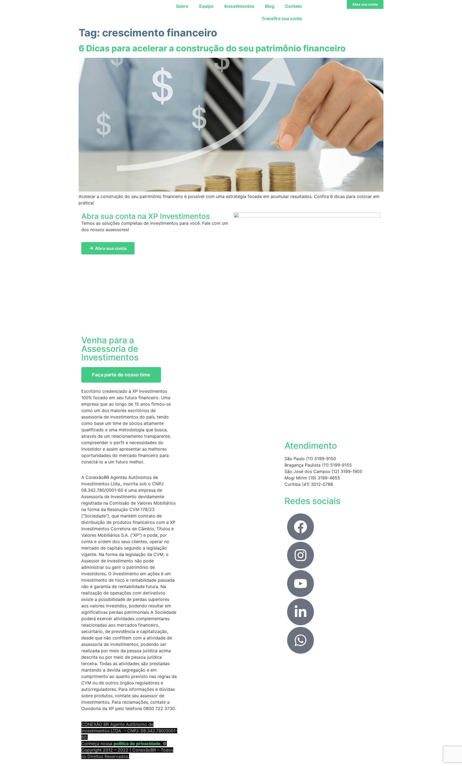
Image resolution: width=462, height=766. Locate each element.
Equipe (206, 6)
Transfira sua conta (281, 18)
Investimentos (239, 6)
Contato (293, 6)
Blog (269, 6)
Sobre (182, 6)
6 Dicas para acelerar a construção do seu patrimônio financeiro (212, 48)
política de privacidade (137, 743)
